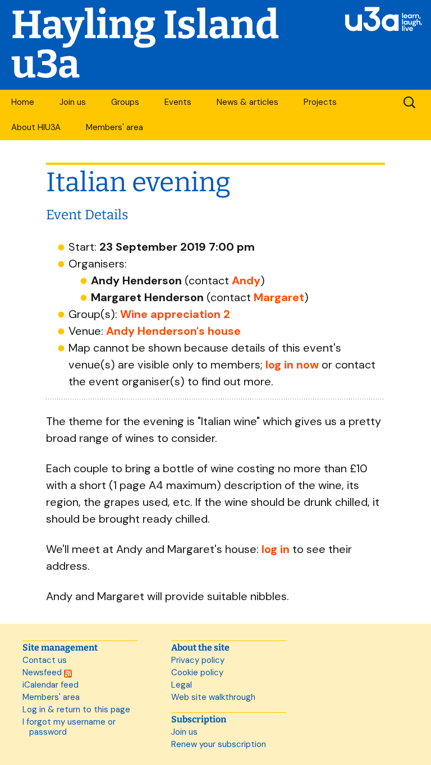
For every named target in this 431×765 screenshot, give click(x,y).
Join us (72, 102)
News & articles (247, 102)
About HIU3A (36, 127)
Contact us (44, 660)
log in (276, 549)
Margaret (279, 297)
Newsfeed (43, 672)
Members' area (114, 127)
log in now (292, 364)
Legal (181, 684)
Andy (246, 280)
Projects (320, 102)
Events (177, 102)
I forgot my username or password (69, 727)
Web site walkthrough (213, 697)
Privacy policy (197, 660)
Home (22, 102)
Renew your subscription (218, 744)
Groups (125, 102)
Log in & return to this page (76, 709)
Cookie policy (197, 672)
